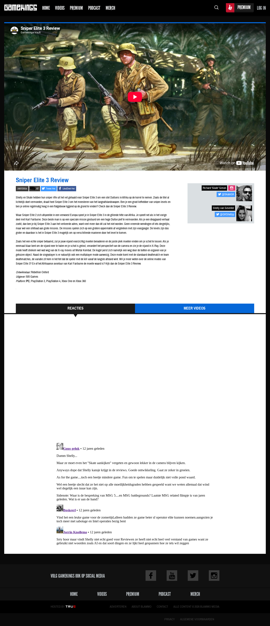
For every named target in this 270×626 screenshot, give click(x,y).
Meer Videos (194, 308)
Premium (76, 8)
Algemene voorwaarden (197, 619)
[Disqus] (135, 382)
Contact (162, 607)
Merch (110, 8)
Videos (60, 8)
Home (46, 8)
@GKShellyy (227, 214)
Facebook (151, 575)
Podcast (94, 8)
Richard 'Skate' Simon (214, 188)
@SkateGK (228, 194)
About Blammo (141, 607)
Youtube (172, 575)
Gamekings (20, 8)
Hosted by (58, 607)
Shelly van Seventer (223, 208)
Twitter (193, 575)
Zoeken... (216, 8)
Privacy (169, 619)
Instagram (231, 188)
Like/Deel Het (69, 188)
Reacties (76, 308)
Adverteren (118, 607)
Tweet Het (50, 188)
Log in (261, 8)
